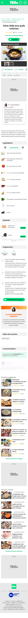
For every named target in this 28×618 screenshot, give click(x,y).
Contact (13, 601)
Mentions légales (10, 604)
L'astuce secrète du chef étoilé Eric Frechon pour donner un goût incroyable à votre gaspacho (19, 516)
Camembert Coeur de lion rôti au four (19, 420)
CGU (17, 604)
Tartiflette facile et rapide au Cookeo (18, 400)
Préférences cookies (13, 609)
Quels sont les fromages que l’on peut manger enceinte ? (18, 506)
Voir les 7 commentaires (14, 35)
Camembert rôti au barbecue (18, 390)
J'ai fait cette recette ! (15, 300)
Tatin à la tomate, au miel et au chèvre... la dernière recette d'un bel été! (19, 431)
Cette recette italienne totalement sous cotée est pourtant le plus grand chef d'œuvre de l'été (19, 526)
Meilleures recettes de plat (18, 19)
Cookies (4, 609)
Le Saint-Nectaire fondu (18, 450)
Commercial (14, 603)
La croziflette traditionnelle (17, 410)
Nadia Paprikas (15, 105)
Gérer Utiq (22, 609)
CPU (20, 604)
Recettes (8, 19)
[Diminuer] (5, 147)
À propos (7, 601)
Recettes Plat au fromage (14, 459)
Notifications (6, 603)
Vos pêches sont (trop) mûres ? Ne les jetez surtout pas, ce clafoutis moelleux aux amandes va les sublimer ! (19, 496)
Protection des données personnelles (14, 607)
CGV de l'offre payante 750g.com (13, 606)
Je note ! (15, 40)
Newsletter (19, 601)
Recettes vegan (5, 338)
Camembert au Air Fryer (18, 440)
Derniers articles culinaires (14, 551)
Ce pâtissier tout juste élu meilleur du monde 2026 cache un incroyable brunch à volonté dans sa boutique (19, 546)
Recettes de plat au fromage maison (11, 20)
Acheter (23, 228)
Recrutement (21, 603)
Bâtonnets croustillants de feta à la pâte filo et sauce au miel (19, 381)
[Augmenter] (23, 147)
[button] (19, 69)
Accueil (3, 19)
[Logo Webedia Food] (14, 595)
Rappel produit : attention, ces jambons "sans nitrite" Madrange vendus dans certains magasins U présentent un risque (19, 536)
